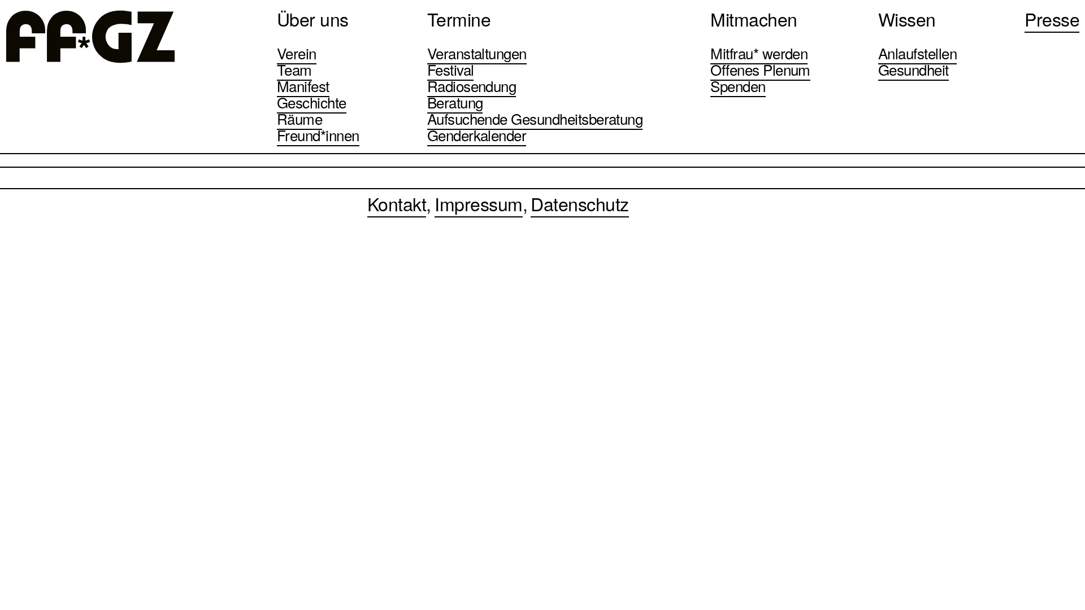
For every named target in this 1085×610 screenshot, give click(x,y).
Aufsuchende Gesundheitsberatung (535, 118)
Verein (296, 52)
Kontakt (396, 203)
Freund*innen (318, 134)
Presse (1052, 19)
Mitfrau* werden (759, 52)
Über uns (313, 19)
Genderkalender (477, 134)
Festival (450, 69)
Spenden (737, 85)
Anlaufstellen (917, 52)
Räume (299, 118)
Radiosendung (472, 85)
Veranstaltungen (477, 52)
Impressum (478, 203)
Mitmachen (753, 19)
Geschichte (311, 101)
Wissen (907, 19)
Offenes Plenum (760, 69)
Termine (459, 19)
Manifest (303, 85)
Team (294, 69)
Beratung (455, 101)
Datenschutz (579, 203)
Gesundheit (913, 69)
